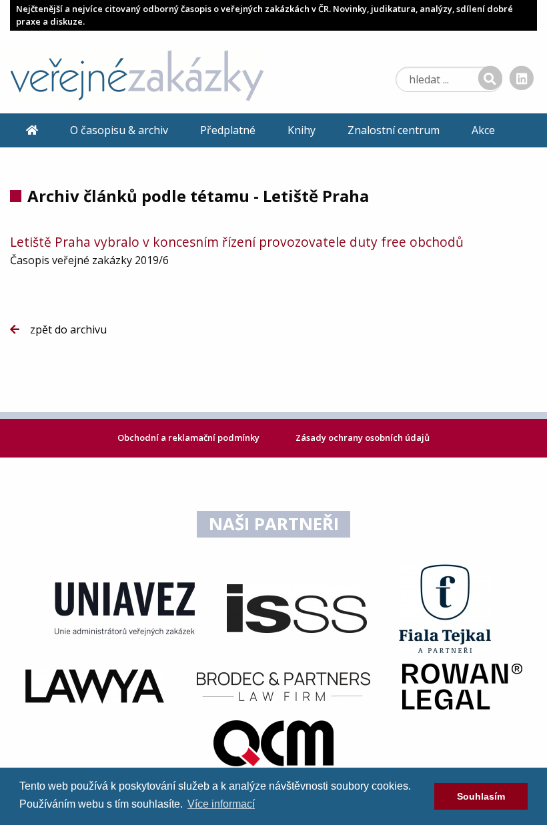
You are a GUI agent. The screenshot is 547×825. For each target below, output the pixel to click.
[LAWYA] (95, 685)
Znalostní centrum (394, 130)
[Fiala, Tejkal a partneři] (445, 607)
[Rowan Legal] (462, 685)
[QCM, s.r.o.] (273, 742)
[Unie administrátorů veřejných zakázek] (125, 607)
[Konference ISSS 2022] (297, 607)
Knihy (302, 130)
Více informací (221, 804)
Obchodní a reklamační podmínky (189, 438)
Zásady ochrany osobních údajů (363, 438)
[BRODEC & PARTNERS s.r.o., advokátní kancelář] (283, 685)
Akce (483, 130)
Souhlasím (481, 796)
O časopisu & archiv (119, 130)
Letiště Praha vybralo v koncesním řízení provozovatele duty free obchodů (237, 242)
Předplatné (227, 130)
